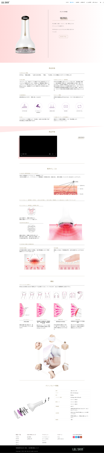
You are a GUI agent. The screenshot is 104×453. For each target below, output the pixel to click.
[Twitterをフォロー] (76, 437)
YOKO (17, 436)
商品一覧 (71, 2)
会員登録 (44, 442)
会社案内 (77, 2)
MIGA (17, 444)
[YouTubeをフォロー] (81, 437)
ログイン (44, 440)
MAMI (17, 438)
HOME (67, 2)
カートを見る (45, 438)
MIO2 (17, 442)
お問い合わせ (95, 2)
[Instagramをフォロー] (74, 437)
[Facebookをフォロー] (79, 437)
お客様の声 (83, 2)
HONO (17, 440)
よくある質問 (88, 2)
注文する (63, 36)
